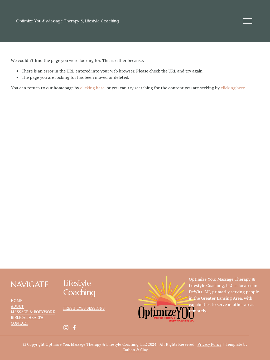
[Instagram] (66, 327)
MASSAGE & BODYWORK (33, 311)
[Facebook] (74, 327)
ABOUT (17, 306)
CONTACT (19, 323)
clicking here (92, 88)
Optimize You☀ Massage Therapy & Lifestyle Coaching (67, 20)
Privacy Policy (209, 344)
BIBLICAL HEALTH (27, 317)
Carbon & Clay (135, 349)
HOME (16, 300)
